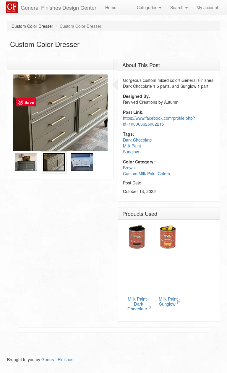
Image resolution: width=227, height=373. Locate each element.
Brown (129, 168)
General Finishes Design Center (58, 7)
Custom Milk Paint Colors (146, 173)
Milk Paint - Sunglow (169, 301)
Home (110, 7)
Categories (147, 7)
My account (207, 7)
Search (177, 7)
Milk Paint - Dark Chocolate (138, 304)
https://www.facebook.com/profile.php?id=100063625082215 (159, 121)
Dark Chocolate (137, 140)
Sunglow (131, 152)
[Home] (12, 7)
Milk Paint (132, 146)
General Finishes (57, 359)
